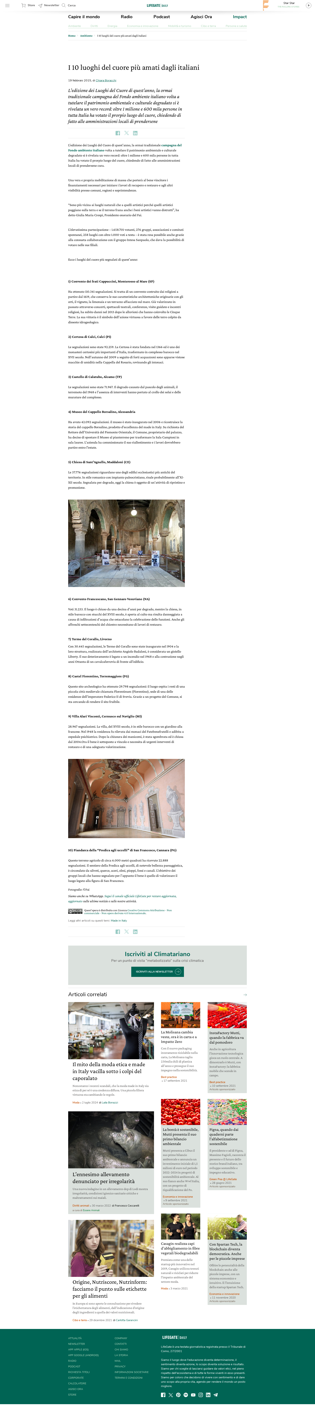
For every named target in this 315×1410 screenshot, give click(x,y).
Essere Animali (91, 1210)
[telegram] (215, 1395)
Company (121, 1338)
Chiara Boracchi (106, 80)
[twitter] (171, 1395)
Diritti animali (81, 1205)
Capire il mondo (84, 17)
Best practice (169, 1077)
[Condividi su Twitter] (126, 133)
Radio (127, 17)
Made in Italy (119, 921)
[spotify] (186, 1395)
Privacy (120, 1366)
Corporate (76, 1378)
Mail (118, 1361)
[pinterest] (178, 1395)
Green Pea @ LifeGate (223, 1179)
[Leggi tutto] (244, 994)
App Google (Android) (83, 1355)
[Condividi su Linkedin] (135, 133)
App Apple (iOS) (78, 1349)
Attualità (75, 1338)
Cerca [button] (72, 5)
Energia (112, 26)
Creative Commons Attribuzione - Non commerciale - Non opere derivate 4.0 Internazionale (128, 912)
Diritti (94, 26)
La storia (121, 1355)
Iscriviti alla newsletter (154, 971)
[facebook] (163, 1395)
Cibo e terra (208, 26)
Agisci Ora (201, 17)
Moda (76, 1102)
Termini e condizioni (129, 1378)
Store (31, 5)
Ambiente (74, 26)
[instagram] (201, 1395)
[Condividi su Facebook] (118, 133)
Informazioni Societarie (132, 1372)
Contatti (121, 1344)
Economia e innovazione (142, 26)
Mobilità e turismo (179, 26)
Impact (240, 17)
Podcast (161, 17)
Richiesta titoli (79, 1372)
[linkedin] (208, 1395)
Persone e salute (236, 26)
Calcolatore (77, 1383)
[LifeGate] (157, 5)
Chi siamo (121, 1349)
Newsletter (51, 5)
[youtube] (193, 1395)
